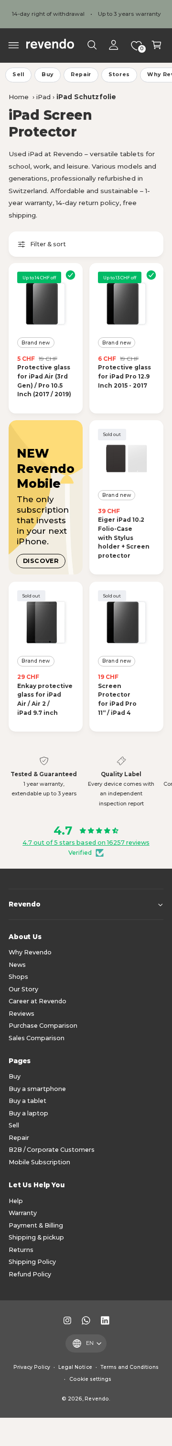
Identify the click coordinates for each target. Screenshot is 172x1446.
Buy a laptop (28, 1113)
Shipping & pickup (36, 1237)
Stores (119, 74)
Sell (18, 74)
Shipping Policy (32, 1261)
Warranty (23, 1212)
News (17, 964)
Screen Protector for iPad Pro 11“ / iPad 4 (117, 699)
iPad (43, 97)
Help (16, 1201)
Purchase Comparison (43, 1025)
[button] (13, 45)
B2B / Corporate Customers (52, 1149)
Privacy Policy (31, 1367)
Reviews (21, 1013)
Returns (21, 1249)
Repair (81, 74)
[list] (86, 782)
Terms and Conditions (129, 1367)
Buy (48, 74)
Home (19, 97)
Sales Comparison (36, 1038)
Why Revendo (30, 952)
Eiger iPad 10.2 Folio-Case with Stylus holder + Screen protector (124, 537)
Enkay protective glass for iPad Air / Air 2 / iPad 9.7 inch (45, 699)
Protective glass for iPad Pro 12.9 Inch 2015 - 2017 (124, 376)
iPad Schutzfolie (86, 97)
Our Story (23, 989)
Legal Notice (75, 1367)
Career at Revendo (37, 1001)
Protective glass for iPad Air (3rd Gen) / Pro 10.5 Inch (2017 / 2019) (44, 381)
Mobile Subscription (39, 1162)
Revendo (96, 1399)
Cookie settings (90, 1379)
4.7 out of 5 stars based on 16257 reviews (86, 842)
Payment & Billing (36, 1225)
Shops (18, 976)
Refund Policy (30, 1274)
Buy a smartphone (37, 1088)
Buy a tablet (27, 1100)
